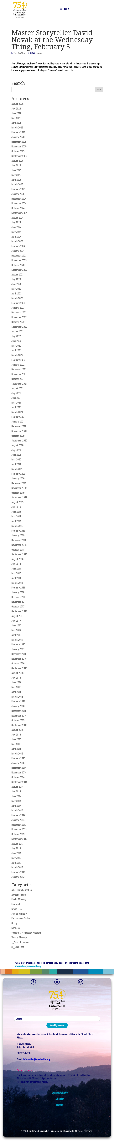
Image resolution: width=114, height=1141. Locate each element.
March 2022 (17, 355)
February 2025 (18, 189)
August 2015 (17, 729)
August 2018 (17, 559)
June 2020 (16, 454)
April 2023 (16, 293)
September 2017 (19, 611)
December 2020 (18, 426)
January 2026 (17, 137)
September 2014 (19, 782)
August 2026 (17, 103)
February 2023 (18, 303)
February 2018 (18, 587)
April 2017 (16, 635)
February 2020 (18, 473)
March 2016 (17, 696)
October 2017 (17, 606)
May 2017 (16, 630)
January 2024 (17, 250)
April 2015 (16, 748)
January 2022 (17, 364)
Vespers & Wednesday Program (26, 932)
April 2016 (16, 692)
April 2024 (16, 236)
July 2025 (16, 165)
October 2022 (17, 322)
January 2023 (17, 307)
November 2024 (19, 203)
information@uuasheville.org (28, 966)
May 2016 (16, 687)
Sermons (15, 928)
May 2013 (16, 858)
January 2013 (17, 876)
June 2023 (16, 284)
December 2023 (18, 255)
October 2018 (17, 549)
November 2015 (19, 715)
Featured (39, 53)
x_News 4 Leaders (20, 942)
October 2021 (17, 379)
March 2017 (17, 639)
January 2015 (17, 763)
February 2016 (18, 701)
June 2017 (16, 625)
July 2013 (16, 848)
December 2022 (18, 312)
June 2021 (16, 397)
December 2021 (18, 369)
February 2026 (18, 132)
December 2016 (18, 654)
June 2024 (16, 227)
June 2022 (16, 341)
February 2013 (18, 872)
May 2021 (16, 402)
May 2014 (16, 801)
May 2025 (16, 175)
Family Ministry (18, 899)
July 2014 (16, 791)
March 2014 (17, 810)
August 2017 (17, 616)
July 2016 (16, 677)
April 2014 (16, 805)
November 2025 (19, 146)
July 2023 (16, 279)
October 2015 (17, 720)
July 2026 (16, 108)
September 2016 (19, 668)
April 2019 (16, 521)
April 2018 (16, 578)
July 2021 (16, 393)
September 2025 (19, 156)
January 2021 (17, 421)
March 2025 (17, 184)
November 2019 (19, 488)
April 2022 (16, 350)
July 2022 (16, 336)
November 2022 (19, 317)
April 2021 (16, 407)
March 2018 (17, 582)
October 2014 (17, 777)
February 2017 (18, 644)
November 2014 (19, 772)
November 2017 (19, 601)
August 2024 (17, 217)
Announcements (18, 894)
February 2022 (18, 360)
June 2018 (16, 568)
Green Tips (16, 909)
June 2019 (16, 511)
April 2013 (16, 862)
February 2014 (18, 815)
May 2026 (16, 118)
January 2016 (17, 706)
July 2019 (16, 507)
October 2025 (17, 151)
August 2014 (17, 786)
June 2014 (16, 796)
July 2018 (16, 563)
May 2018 (16, 573)
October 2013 (17, 834)
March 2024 (17, 241)
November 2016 (19, 658)
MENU (67, 9)
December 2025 (18, 141)
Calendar (59, 1098)
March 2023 (17, 298)
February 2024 (18, 246)
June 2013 (16, 853)
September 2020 (19, 440)
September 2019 (19, 497)
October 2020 (17, 435)
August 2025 (17, 160)
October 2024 (17, 208)
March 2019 (17, 526)
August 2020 (17, 445)
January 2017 (17, 649)
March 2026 (17, 127)
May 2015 (16, 744)
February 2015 (18, 758)
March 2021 (17, 412)
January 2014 (17, 820)
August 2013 (17, 843)
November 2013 (19, 829)
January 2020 (17, 478)
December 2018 (18, 540)
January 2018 (17, 592)
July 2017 (16, 620)
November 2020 (19, 431)
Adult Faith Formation (21, 890)
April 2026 (16, 122)
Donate (59, 1105)
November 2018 (19, 545)
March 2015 (17, 753)
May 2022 (16, 345)
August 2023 (17, 274)
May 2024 (16, 232)
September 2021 (19, 383)
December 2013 (18, 824)
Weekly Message (19, 937)
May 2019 (16, 516)
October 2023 (17, 265)
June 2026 (16, 113)
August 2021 (17, 388)
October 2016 (17, 663)
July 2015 (16, 734)
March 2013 (17, 867)
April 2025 (16, 179)
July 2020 (16, 450)
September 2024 (19, 213)
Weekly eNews (57, 1025)
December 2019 (18, 483)
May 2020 (16, 459)
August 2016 (17, 673)
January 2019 (17, 535)
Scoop (14, 923)
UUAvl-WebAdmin (19, 53)
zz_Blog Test (17, 947)
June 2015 (16, 739)
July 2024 (16, 222)
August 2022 (17, 331)
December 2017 (18, 597)
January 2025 (17, 194)
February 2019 (18, 530)
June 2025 (16, 170)
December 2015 (18, 710)
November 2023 (19, 260)
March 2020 (17, 469)
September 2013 (19, 839)
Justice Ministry (19, 913)
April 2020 (16, 464)
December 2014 (18, 767)
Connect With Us (60, 1092)
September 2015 (19, 725)
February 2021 (18, 416)
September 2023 (19, 269)
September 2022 (19, 326)
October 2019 (17, 492)
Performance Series (20, 918)
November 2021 (19, 374)
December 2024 (18, 198)
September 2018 (19, 554)
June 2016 (16, 682)
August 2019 (17, 502)
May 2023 (16, 288)
